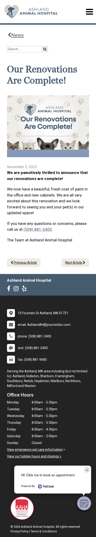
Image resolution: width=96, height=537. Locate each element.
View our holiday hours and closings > (34, 456)
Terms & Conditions (44, 531)
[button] (84, 503)
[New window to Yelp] (25, 289)
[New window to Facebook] (10, 289)
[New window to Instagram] (17, 289)
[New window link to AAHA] (23, 508)
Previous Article (25, 262)
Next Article (74, 262)
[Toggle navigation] (89, 12)
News (17, 35)
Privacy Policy (19, 531)
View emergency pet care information (35, 449)
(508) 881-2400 (38, 229)
